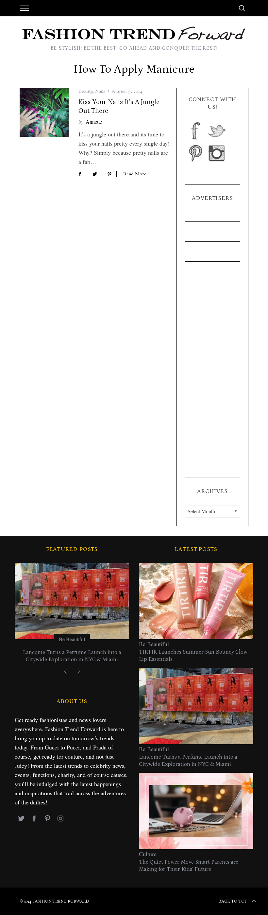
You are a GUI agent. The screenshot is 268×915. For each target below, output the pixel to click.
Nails (100, 91)
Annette (94, 121)
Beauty (85, 91)
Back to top (232, 901)
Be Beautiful (72, 639)
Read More (134, 174)
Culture (148, 854)
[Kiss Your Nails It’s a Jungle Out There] (44, 112)
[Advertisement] (212, 370)
